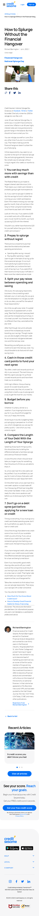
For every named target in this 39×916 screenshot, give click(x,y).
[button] (5, 4)
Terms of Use (23, 814)
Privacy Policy (19, 816)
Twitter (30, 111)
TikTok (23, 111)
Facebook (17, 111)
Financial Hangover (13, 57)
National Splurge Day (14, 61)
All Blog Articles (10, 14)
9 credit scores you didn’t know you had (16, 755)
